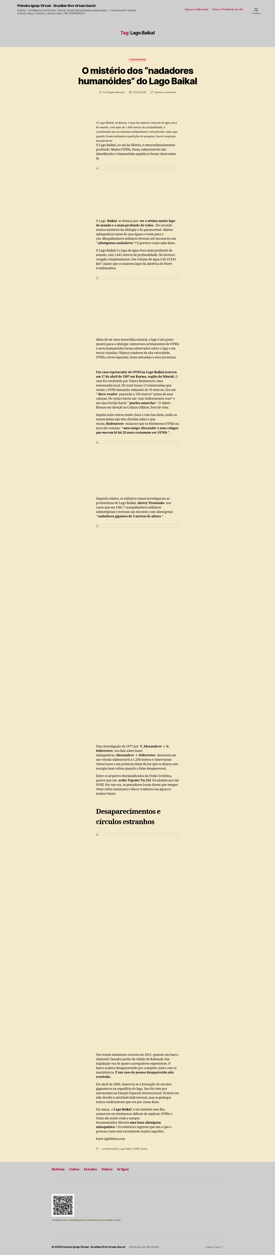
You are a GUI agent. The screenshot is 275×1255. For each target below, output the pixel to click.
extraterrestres (110, 1148)
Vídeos (107, 1169)
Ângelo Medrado (116, 92)
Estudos (90, 1169)
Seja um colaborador (197, 9)
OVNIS (136, 1148)
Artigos (123, 1169)
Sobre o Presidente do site (227, 9)
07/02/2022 (139, 92)
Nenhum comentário (165, 92)
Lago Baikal (125, 1148)
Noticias (58, 1169)
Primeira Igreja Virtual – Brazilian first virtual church (93, 1246)
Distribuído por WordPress (144, 1246)
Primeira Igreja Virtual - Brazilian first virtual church (56, 5)
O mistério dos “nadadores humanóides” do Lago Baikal (137, 75)
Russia (144, 1148)
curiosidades (137, 59)
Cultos (74, 1169)
